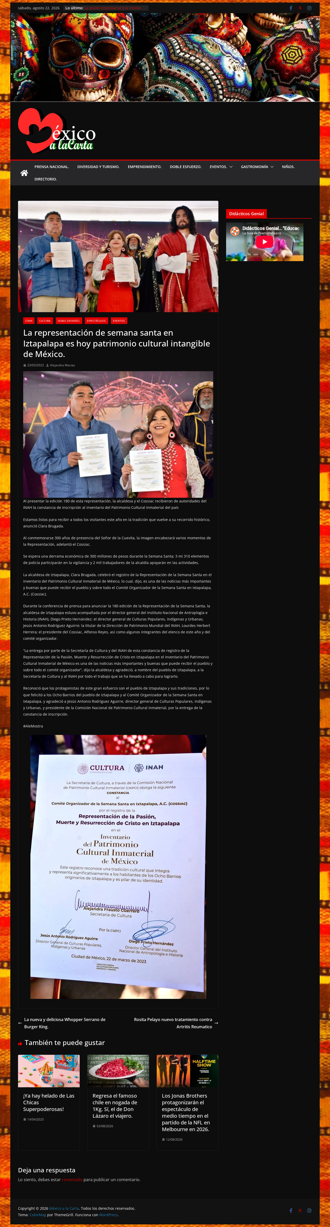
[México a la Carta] (165, 17)
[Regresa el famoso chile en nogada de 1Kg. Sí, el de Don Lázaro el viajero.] (118, 1058)
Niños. (288, 166)
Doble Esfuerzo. (186, 166)
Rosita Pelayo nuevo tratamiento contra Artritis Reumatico (173, 1023)
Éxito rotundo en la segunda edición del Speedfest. (109, 10)
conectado (72, 1179)
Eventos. (218, 166)
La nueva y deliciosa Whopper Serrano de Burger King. (64, 1023)
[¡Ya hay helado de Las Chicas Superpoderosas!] (49, 1058)
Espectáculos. (96, 320)
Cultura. (45, 320)
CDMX (28, 320)
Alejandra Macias (62, 365)
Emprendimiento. (145, 166)
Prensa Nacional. (52, 166)
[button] (230, 166)
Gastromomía (254, 166)
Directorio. (46, 179)
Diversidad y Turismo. (98, 166)
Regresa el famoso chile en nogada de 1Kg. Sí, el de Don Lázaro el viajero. (115, 1105)
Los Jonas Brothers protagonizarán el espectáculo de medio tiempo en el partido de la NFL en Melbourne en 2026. (186, 1112)
